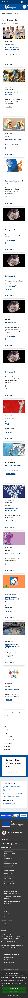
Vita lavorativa (7, 878)
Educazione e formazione (10, 891)
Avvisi (5, 916)
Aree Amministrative (9, 853)
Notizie (5, 911)
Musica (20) (7, 746)
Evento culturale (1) (9, 740)
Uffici (5, 856)
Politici (5, 861)
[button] (14, 995)
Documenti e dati (8, 866)
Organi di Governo (8, 851)
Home (3, 13)
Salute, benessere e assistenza (12, 901)
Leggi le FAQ (7, 960)
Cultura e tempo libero (9, 876)
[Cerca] (25, 7)
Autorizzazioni (7, 903)
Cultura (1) (6, 733)
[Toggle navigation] (3, 7)
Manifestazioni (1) (8, 743)
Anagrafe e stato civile (9, 873)
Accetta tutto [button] (14, 988)
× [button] (26, 972)
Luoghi (5, 923)
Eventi (5, 926)
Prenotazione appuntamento (11, 955)
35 (7, 715)
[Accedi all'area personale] (21, 2)
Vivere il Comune (12, 13)
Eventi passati (7, 753)
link (6, 985)
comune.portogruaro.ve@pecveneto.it (14, 945)
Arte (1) (6, 730)
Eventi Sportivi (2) (8, 736)
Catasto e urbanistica (9, 881)
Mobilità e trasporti (9, 883)
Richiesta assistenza (9, 962)
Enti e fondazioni (8, 858)
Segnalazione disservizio (10, 957)
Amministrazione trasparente (11, 970)
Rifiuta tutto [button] (14, 992)
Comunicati (7, 914)
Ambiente (6, 898)
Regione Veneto (6, 2)
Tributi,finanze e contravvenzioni (12, 896)
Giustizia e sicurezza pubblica (11, 893)
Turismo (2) (7, 750)
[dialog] (14, 984)
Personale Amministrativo (10, 863)
